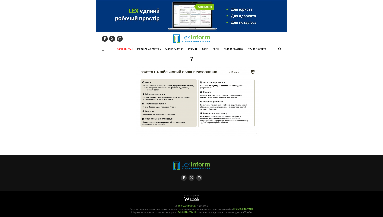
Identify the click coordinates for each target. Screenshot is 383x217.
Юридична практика (149, 49)
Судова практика (233, 49)
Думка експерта (257, 49)
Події (216, 49)
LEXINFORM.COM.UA (243, 209)
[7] (197, 135)
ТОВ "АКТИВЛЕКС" (187, 206)
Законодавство (174, 49)
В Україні (192, 49)
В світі (205, 49)
